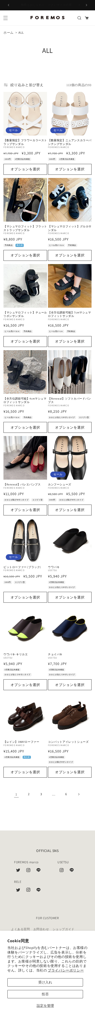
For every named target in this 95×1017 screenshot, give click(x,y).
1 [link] (16, 794)
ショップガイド (63, 929)
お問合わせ (41, 929)
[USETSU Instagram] (61, 871)
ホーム (8, 32)
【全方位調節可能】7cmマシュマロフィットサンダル (69, 314)
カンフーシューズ (59, 484)
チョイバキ (55, 654)
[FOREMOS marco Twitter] (18, 871)
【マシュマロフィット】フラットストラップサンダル (25, 228)
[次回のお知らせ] (86, 5)
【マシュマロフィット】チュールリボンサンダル (25, 314)
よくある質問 (20, 929)
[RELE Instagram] (28, 891)
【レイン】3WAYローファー (21, 741)
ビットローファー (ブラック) (22, 567)
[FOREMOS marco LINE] (38, 871)
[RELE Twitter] (18, 891)
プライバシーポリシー (66, 970)
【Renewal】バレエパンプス (22, 484)
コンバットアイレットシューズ (68, 741)
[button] (5, 18)
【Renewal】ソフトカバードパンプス (69, 400)
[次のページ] (79, 794)
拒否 (45, 994)
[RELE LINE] (38, 891)
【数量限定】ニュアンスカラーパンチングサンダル (70, 142)
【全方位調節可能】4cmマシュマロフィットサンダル (25, 400)
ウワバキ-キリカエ (15, 654)
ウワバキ (53, 567)
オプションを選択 (25, 169)
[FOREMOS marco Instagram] (28, 871)
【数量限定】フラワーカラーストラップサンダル (25, 142)
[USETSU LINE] (72, 871)
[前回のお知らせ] (8, 5)
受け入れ (45, 982)
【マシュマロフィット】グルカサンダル (70, 228)
